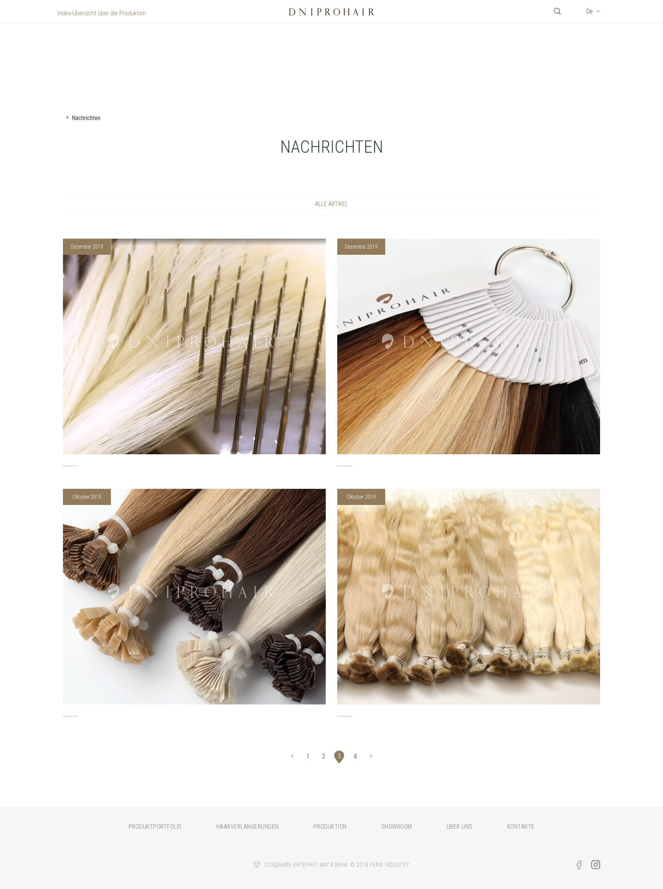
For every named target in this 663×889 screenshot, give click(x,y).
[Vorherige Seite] (292, 756)
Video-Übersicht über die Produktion (101, 13)
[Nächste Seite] (371, 756)
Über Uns (460, 826)
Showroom (396, 826)
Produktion (330, 826)
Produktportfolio (155, 826)
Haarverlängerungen (247, 826)
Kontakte (521, 826)
